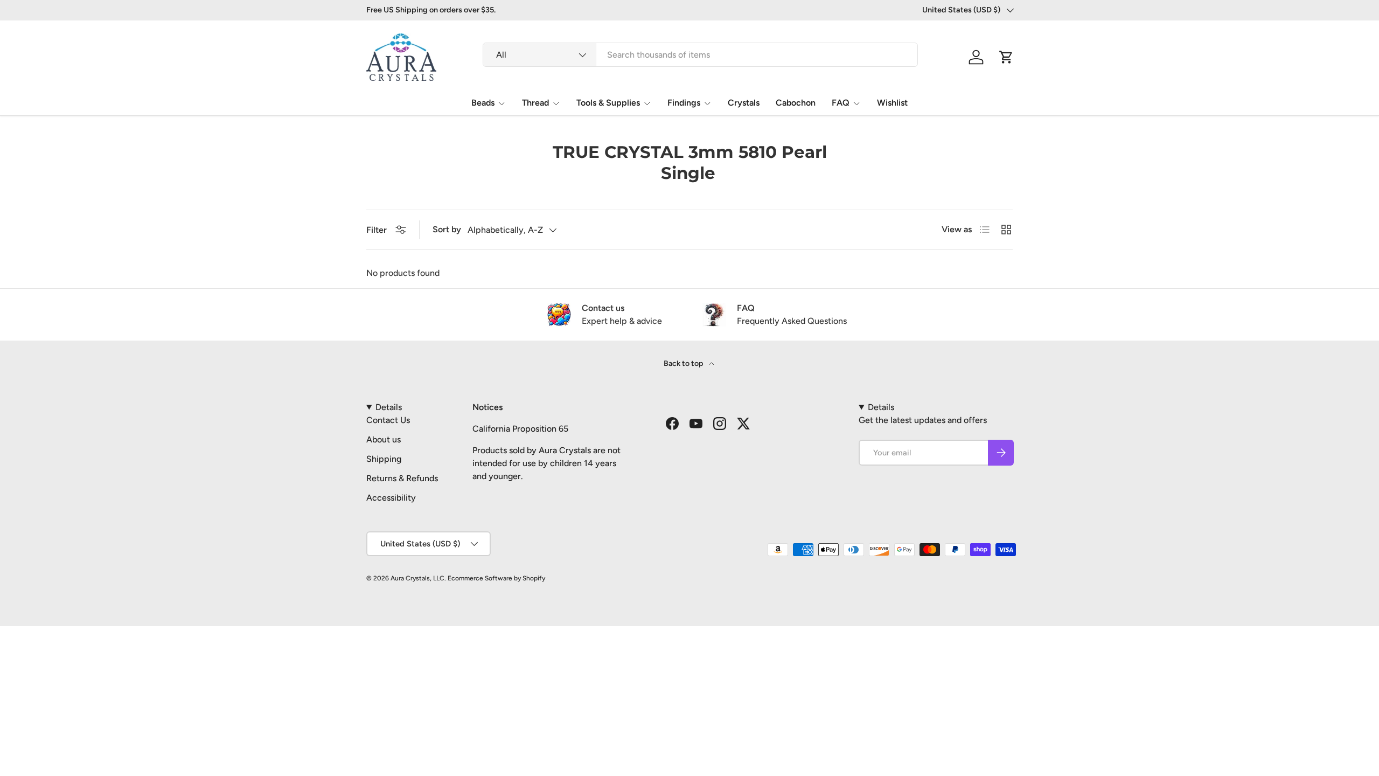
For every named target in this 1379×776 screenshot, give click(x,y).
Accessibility (391, 498)
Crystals (744, 103)
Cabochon (796, 103)
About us (383, 439)
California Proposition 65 (520, 429)
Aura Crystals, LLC (417, 578)
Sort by (447, 229)
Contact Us (388, 420)
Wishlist (892, 103)
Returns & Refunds (402, 478)
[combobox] (700, 54)
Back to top (684, 363)
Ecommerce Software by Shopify (496, 578)
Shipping (383, 459)
